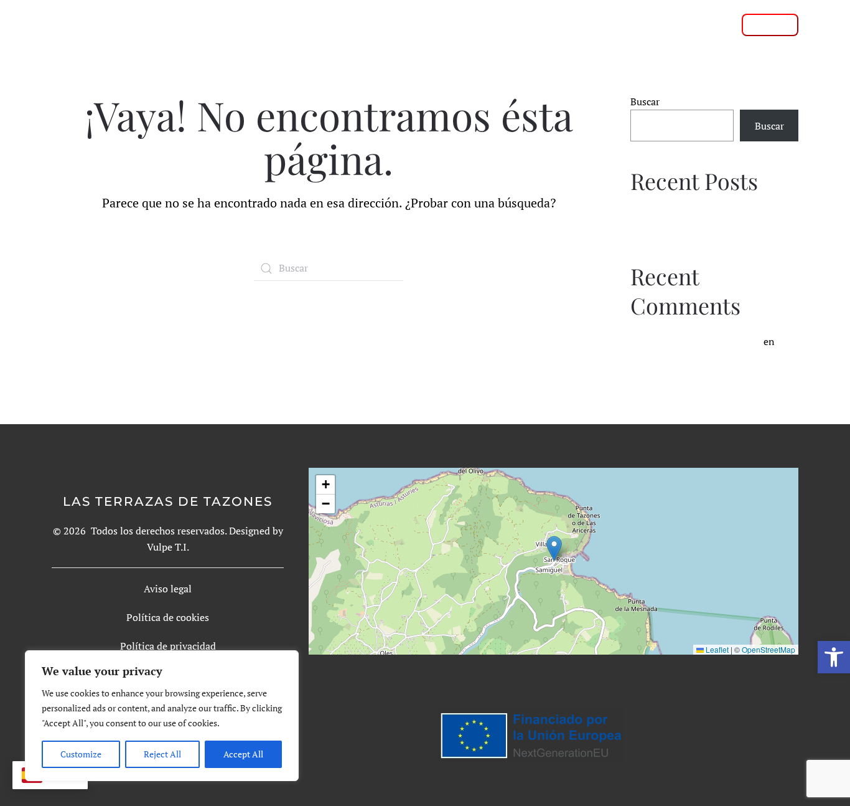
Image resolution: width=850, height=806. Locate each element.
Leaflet (716, 649)
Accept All (243, 754)
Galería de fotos (528, 24)
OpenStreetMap (768, 649)
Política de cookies (167, 617)
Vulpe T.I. (168, 547)
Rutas (451, 24)
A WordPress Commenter (705, 341)
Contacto (698, 24)
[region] (162, 715)
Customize (80, 754)
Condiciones (623, 24)
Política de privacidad (168, 646)
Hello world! (658, 216)
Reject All (162, 754)
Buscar (645, 101)
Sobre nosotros (376, 24)
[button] (834, 657)
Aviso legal (168, 588)
